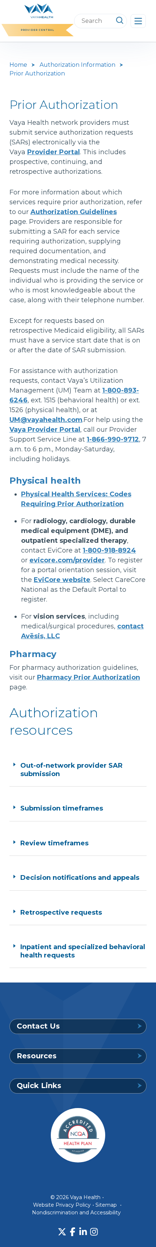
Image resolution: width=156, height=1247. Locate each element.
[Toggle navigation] (138, 21)
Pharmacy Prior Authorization (88, 677)
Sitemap (106, 1205)
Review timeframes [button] (54, 843)
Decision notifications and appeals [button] (79, 878)
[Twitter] (62, 1231)
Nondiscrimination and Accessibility (76, 1212)
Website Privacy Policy (62, 1205)
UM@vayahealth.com (45, 420)
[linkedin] (83, 1231)
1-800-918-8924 (109, 550)
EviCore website (62, 580)
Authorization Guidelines (73, 212)
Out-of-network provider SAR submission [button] (71, 770)
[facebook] (72, 1231)
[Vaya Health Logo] (38, 10)
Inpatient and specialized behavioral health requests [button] (82, 951)
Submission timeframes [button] (61, 808)
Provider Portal (53, 152)
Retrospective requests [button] (61, 912)
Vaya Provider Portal (44, 430)
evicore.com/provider (67, 560)
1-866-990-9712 (113, 439)
